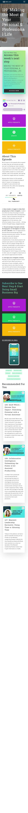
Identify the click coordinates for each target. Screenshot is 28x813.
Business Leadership (13, 376)
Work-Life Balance (16, 373)
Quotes (19, 195)
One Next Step (17, 370)
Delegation (9, 370)
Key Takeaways (11, 195)
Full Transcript (14, 201)
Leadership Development (13, 379)
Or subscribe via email (10, 340)
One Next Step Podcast (8, 38)
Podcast (8, 373)
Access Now (14, 90)
